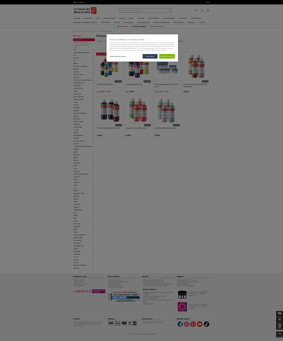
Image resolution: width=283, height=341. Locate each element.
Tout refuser (150, 56)
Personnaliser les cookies (118, 56)
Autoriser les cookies (167, 56)
